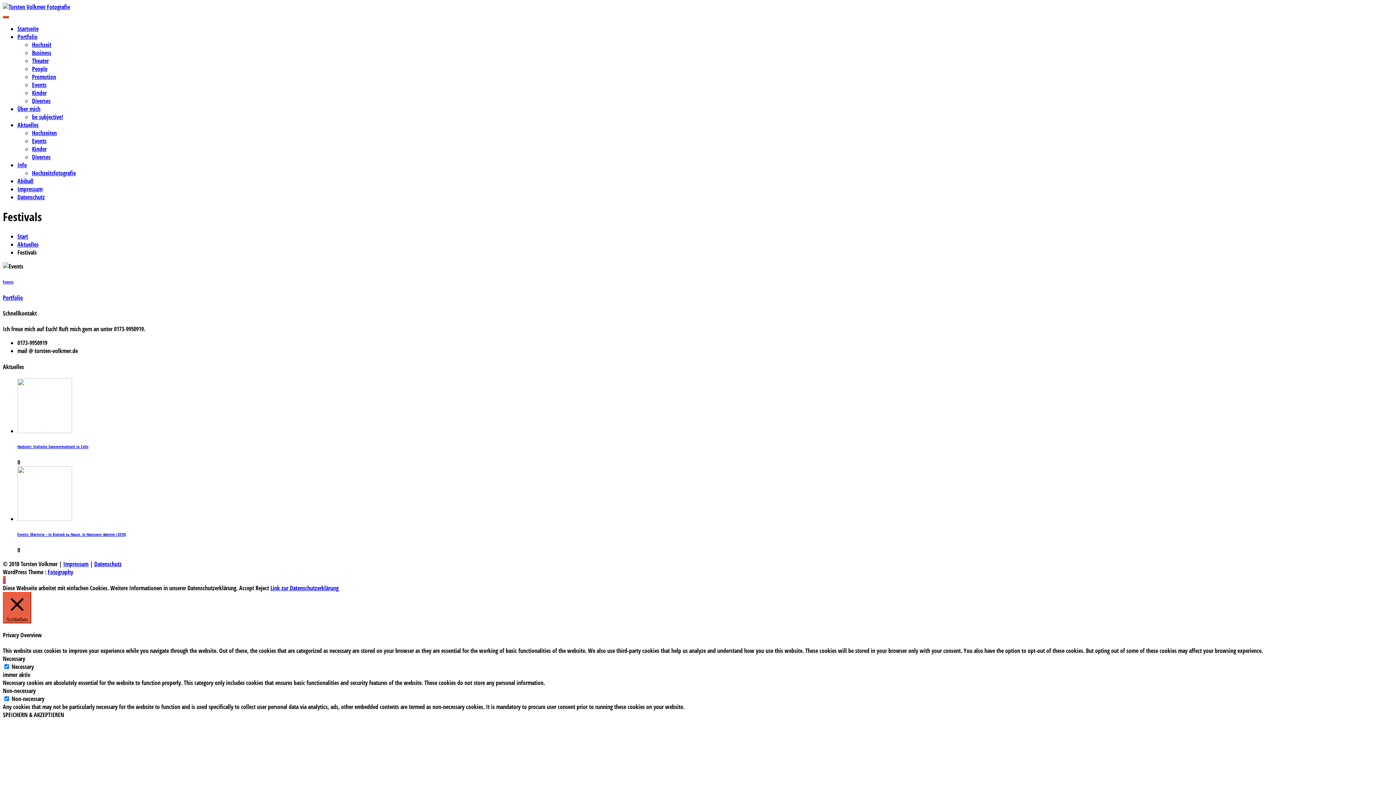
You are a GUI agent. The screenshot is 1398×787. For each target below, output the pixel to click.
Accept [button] (246, 588)
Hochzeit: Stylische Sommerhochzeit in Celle (52, 446)
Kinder (39, 93)
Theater (40, 61)
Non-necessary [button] (19, 691)
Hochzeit (41, 45)
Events (39, 85)
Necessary (23, 667)
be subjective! (47, 117)
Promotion (44, 77)
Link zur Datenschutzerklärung (304, 588)
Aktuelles (28, 125)
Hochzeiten (44, 133)
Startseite (28, 29)
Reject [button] (262, 588)
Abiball (25, 181)
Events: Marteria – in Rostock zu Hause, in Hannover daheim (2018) (71, 534)
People (39, 69)
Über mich (28, 109)
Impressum (30, 189)
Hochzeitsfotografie (54, 173)
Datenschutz (31, 197)
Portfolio (27, 37)
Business (41, 53)
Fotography (60, 572)
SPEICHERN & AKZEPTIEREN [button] (33, 715)
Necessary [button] (14, 659)
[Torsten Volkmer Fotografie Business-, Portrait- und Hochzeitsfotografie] (699, 7)
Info (22, 165)
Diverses (41, 101)
